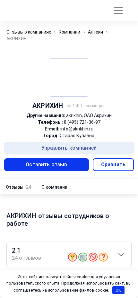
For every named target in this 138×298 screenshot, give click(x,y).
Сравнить (113, 164)
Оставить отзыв (46, 164)
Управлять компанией (69, 148)
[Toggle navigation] (116, 10)
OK (118, 290)
